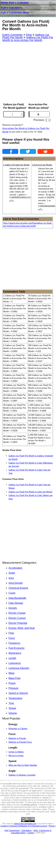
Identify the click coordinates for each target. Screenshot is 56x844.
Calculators (27, 830)
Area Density (16, 583)
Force (12, 638)
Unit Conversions (12, 830)
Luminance (15, 663)
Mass (11, 673)
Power (12, 683)
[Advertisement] (28, 72)
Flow (11, 633)
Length (12, 658)
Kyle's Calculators (11, 7)
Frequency (14, 643)
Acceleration (15, 568)
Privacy (52, 826)
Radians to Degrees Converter (22, 775)
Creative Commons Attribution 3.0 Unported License (23, 826)
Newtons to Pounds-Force (20, 742)
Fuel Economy (17, 648)
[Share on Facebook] (10, 151)
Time (11, 703)
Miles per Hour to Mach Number (23, 765)
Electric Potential (18, 623)
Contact (30, 833)
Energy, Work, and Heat (22, 628)
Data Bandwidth (17, 598)
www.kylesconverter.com (25, 823)
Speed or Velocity (18, 693)
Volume (13, 713)
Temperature (15, 698)
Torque (12, 708)
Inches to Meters (16, 752)
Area (11, 578)
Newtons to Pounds (17, 738)
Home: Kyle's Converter (15, 2)
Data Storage (16, 603)
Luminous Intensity (19, 668)
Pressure (13, 688)
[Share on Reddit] (46, 151)
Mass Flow (14, 678)
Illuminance (15, 653)
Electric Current (17, 618)
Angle (12, 573)
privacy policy (30, 804)
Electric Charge (17, 613)
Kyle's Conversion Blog (15, 12)
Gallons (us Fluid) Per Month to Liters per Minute (30, 492)
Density (13, 608)
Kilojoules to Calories (18, 728)
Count (12, 593)
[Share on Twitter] (28, 151)
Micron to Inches (16, 755)
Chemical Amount (18, 588)
